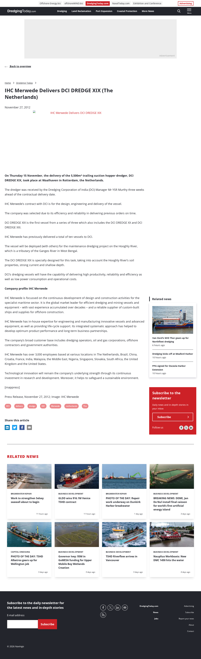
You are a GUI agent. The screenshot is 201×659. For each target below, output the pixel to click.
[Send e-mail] (125, 608)
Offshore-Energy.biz (50, 3)
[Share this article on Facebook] (21, 427)
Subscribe (164, 417)
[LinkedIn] (191, 428)
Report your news (186, 618)
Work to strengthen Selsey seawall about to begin (27, 500)
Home (8, 82)
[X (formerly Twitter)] (186, 428)
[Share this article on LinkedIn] (7, 427)
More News (148, 11)
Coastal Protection (127, 11)
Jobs (156, 618)
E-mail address (15, 615)
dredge (32, 406)
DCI (8, 406)
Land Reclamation (81, 11)
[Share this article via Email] (29, 427)
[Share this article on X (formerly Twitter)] (14, 427)
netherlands (71, 406)
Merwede (55, 406)
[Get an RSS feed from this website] (103, 615)
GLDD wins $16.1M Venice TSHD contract (74, 500)
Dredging (62, 11)
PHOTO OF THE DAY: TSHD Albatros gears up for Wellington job (27, 560)
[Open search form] (178, 11)
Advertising (185, 3)
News (155, 612)
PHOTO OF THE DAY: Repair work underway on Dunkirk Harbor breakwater (123, 501)
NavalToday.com (121, 3)
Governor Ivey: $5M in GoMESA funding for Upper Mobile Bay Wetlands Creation (75, 562)
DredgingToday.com (98, 3)
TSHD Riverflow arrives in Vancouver (121, 558)
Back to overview (20, 66)
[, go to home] (22, 11)
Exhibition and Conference (147, 3)
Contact (190, 631)
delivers (19, 406)
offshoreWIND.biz (74, 3)
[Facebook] (181, 428)
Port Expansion (104, 11)
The (85, 406)
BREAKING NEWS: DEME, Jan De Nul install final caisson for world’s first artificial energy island (170, 503)
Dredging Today (24, 82)
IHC (43, 406)
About (191, 625)
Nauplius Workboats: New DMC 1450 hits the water (169, 558)
